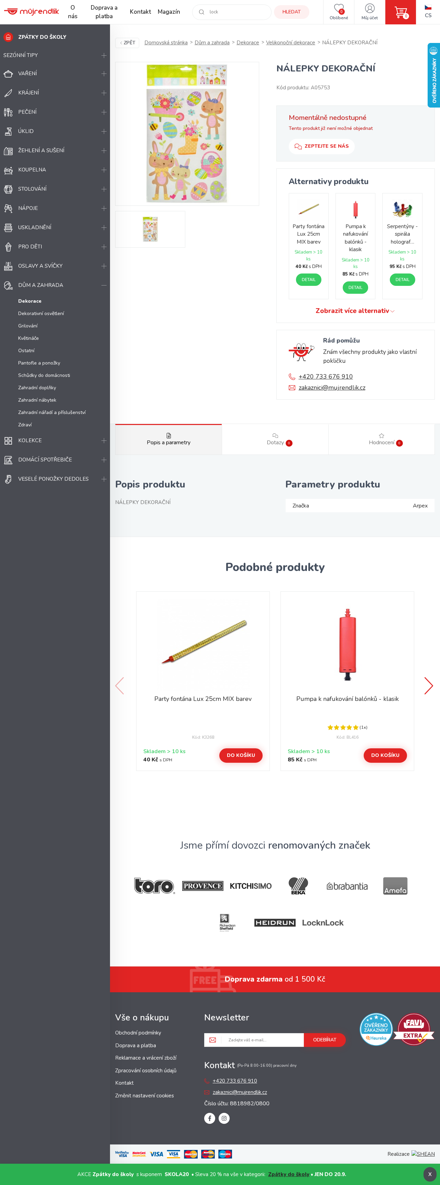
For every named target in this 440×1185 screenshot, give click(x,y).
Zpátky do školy (288, 1174)
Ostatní (26, 350)
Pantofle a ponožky (39, 363)
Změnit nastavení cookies (144, 1095)
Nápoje (28, 208)
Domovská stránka (166, 42)
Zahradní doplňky (37, 387)
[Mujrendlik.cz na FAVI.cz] (414, 1030)
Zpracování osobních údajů (145, 1070)
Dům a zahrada (40, 285)
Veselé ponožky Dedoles (53, 479)
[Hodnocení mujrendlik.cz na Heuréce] (376, 1030)
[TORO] (154, 886)
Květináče (28, 338)
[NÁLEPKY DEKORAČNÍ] (187, 134)
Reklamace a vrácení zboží (145, 1057)
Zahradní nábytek (37, 400)
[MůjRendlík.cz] (32, 12)
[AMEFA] (395, 886)
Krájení (28, 92)
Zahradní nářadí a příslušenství (52, 412)
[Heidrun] (275, 923)
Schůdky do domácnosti (44, 375)
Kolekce (30, 440)
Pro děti (30, 246)
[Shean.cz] (423, 1154)
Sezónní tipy (20, 55)
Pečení (27, 112)
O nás (72, 12)
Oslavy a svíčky (40, 265)
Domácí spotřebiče (45, 459)
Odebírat (325, 1040)
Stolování (32, 189)
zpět (129, 43)
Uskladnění (34, 227)
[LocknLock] (323, 923)
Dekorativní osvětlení (41, 313)
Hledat (292, 12)
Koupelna (32, 169)
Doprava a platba (104, 12)
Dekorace (247, 42)
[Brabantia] (347, 886)
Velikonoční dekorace (290, 42)
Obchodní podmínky (138, 1032)
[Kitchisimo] (251, 886)
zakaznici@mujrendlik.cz (332, 387)
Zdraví (25, 425)
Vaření (27, 73)
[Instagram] (224, 1118)
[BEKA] (299, 886)
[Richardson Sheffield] (227, 923)
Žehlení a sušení (41, 150)
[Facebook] (209, 1118)
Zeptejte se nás (327, 146)
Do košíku (241, 755)
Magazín (169, 12)
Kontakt (140, 12)
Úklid (26, 131)
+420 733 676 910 (326, 376)
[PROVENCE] (202, 886)
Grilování (27, 326)
